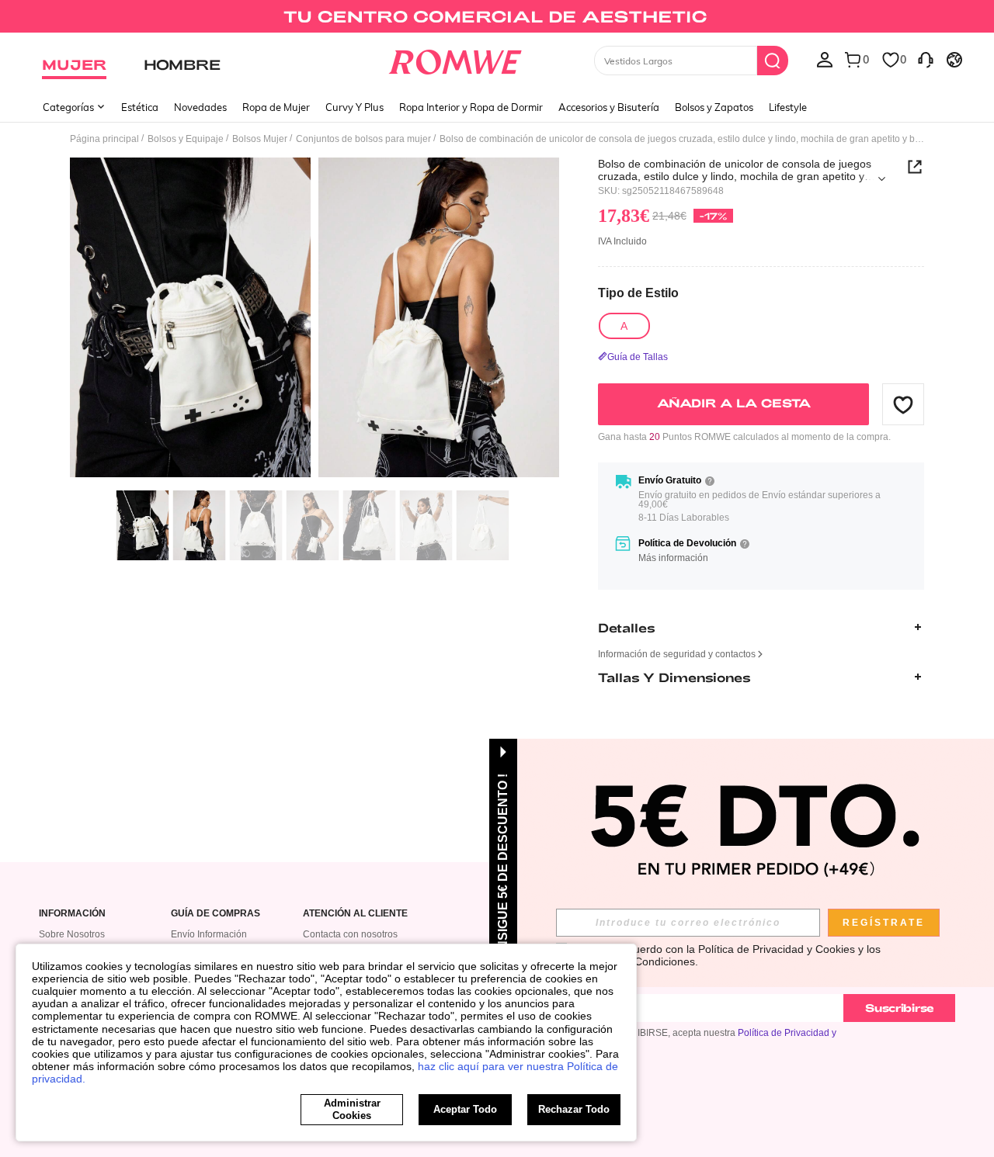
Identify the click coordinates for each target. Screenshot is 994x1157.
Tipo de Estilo (638, 293)
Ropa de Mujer (276, 107)
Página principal (104, 138)
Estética (139, 107)
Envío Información (209, 934)
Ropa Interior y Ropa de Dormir (471, 107)
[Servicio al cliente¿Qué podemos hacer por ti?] (925, 59)
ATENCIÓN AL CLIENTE (355, 914)
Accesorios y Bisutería (608, 107)
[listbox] (825, 59)
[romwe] (454, 59)
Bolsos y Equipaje (186, 138)
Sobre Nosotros (72, 934)
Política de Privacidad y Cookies (776, 949)
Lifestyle (788, 107)
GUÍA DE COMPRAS (215, 914)
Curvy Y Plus (354, 107)
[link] (496, 18)
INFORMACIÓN (72, 914)
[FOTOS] (314, 320)
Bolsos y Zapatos (714, 107)
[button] (903, 404)
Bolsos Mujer (259, 138)
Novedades (200, 107)
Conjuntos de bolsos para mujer (363, 138)
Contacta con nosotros (350, 934)
